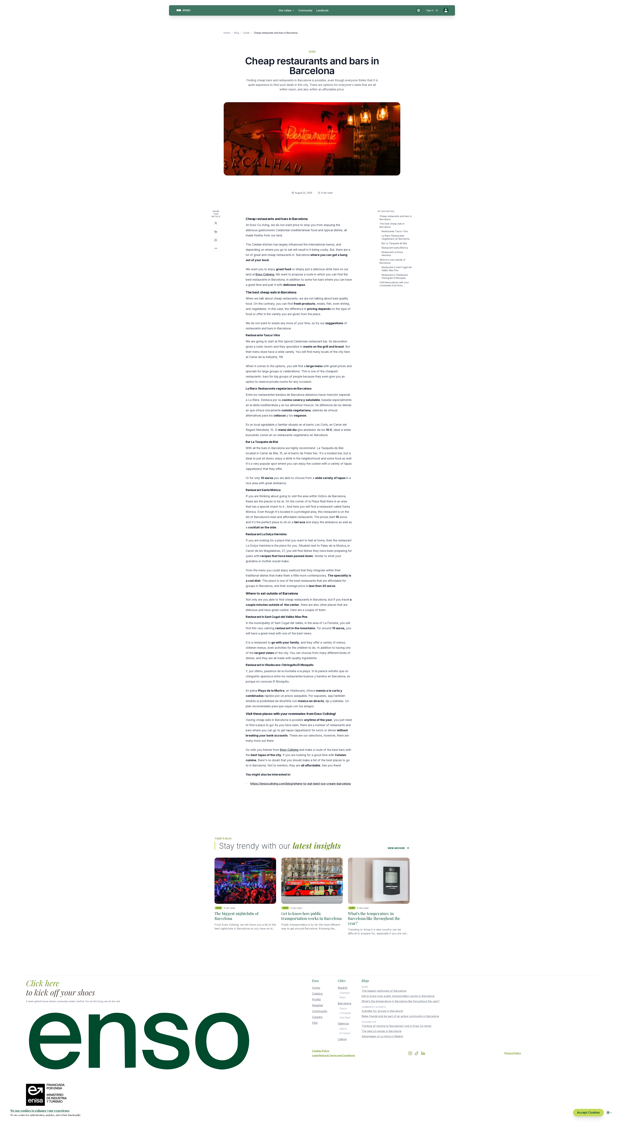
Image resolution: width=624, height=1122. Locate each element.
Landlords (322, 10)
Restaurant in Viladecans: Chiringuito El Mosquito (395, 276)
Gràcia (343, 1008)
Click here (42, 983)
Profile (316, 999)
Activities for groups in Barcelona (382, 1011)
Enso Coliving (289, 749)
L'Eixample (345, 1013)
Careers (317, 1017)
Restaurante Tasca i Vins (395, 231)
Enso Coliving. (265, 274)
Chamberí (345, 992)
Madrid (342, 987)
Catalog (317, 993)
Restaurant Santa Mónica (395, 247)
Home (227, 32)
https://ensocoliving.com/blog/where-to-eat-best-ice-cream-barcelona (300, 783)
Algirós (343, 1028)
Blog (236, 32)
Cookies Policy (320, 1050)
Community (305, 10)
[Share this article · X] (216, 223)
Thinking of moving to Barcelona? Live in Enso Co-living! (396, 1026)
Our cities (285, 10)
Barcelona (344, 1003)
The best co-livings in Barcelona (381, 1031)
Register (317, 1005)
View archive (396, 848)
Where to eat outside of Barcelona (392, 261)
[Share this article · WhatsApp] (216, 240)
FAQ (315, 1023)
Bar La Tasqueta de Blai (394, 243)
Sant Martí (345, 1017)
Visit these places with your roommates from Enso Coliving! (394, 284)
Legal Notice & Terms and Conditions (333, 1055)
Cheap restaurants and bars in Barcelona (396, 218)
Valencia (343, 1023)
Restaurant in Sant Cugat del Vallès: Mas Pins (397, 269)
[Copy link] (216, 248)
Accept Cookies (588, 1112)
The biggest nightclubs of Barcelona (384, 990)
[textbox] (299, 510)
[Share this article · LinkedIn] (216, 231)
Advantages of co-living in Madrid (382, 1036)
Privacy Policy (512, 1053)
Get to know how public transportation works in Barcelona (398, 996)
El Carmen (345, 1033)
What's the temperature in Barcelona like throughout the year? (401, 1001)
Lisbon (342, 1039)
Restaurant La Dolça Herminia (392, 254)
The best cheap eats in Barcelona (392, 225)
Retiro (343, 997)
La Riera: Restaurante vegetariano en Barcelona (396, 237)
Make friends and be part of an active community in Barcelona (400, 1016)
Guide (246, 32)
